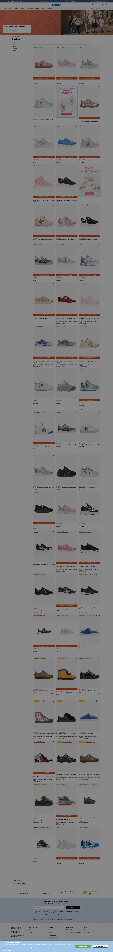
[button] (37, 950)
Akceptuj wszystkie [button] (83, 946)
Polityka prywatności (68, 945)
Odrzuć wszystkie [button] (100, 946)
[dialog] (56, 476)
